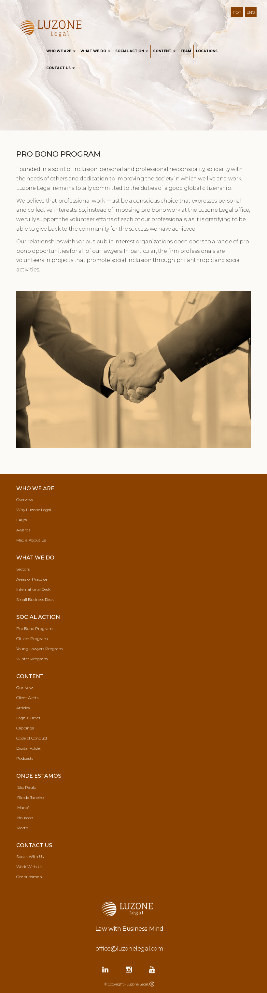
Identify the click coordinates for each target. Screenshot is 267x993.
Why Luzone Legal (33, 509)
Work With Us (29, 866)
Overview (24, 499)
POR (237, 12)
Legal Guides (28, 717)
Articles (23, 707)
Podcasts (24, 758)
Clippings (25, 728)
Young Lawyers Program (39, 648)
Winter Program (32, 658)
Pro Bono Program (34, 628)
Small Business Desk (35, 599)
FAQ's (21, 519)
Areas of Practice (31, 579)
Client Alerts (27, 697)
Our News (25, 687)
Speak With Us (30, 856)
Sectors (23, 569)
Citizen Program (32, 638)
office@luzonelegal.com (129, 948)
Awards (23, 529)
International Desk (33, 589)
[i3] (151, 983)
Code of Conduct (32, 738)
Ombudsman (29, 876)
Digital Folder (28, 748)
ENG (250, 12)
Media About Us (31, 540)
